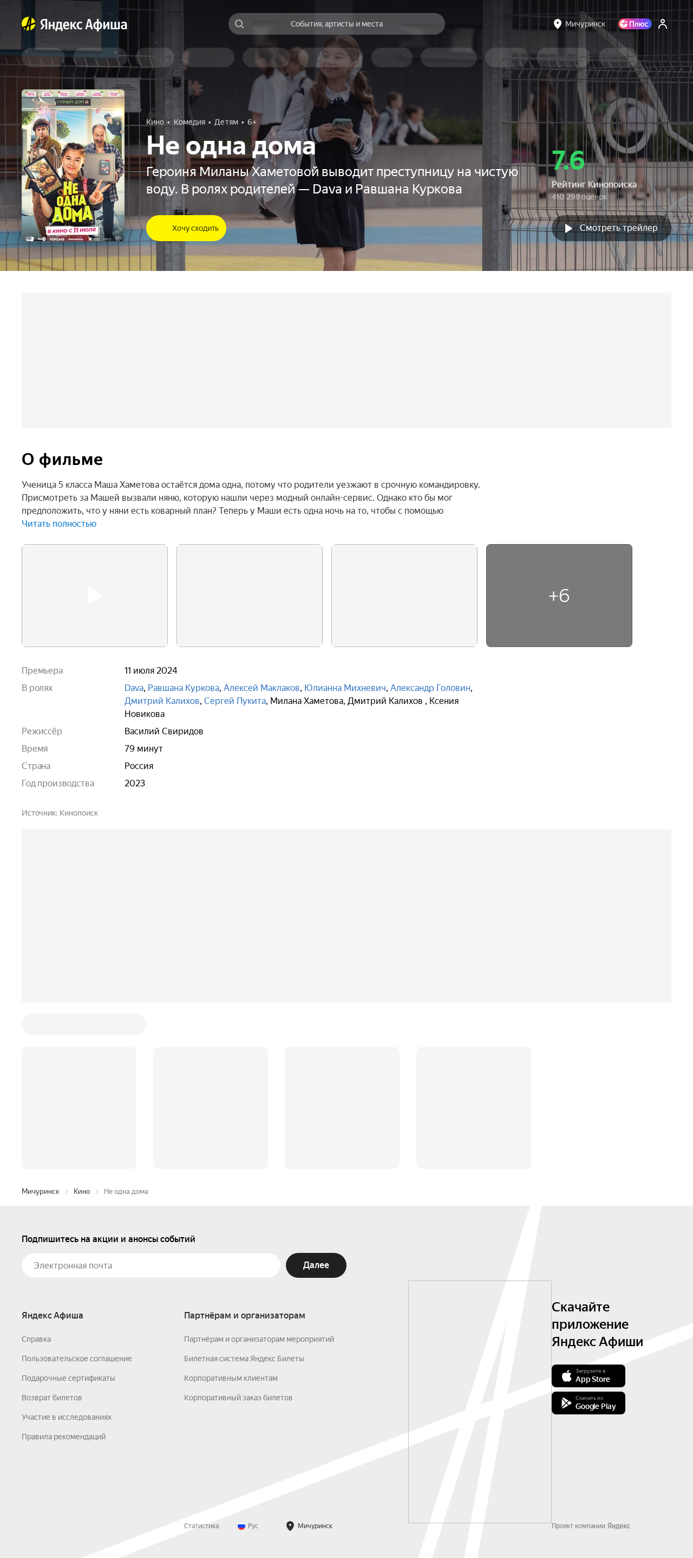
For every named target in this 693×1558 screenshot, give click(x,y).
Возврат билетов (52, 1397)
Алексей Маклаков (262, 688)
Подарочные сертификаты (68, 1378)
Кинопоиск (79, 813)
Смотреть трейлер (619, 228)
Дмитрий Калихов (162, 701)
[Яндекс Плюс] (635, 23)
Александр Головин (430, 688)
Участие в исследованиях (67, 1417)
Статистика (201, 1526)
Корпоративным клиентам (231, 1378)
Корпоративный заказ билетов (238, 1397)
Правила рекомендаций (64, 1436)
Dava (134, 688)
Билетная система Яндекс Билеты (244, 1358)
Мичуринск (41, 1191)
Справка (36, 1339)
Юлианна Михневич (345, 688)
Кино (82, 1191)
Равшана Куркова (183, 688)
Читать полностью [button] (59, 524)
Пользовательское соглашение (77, 1358)
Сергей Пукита (235, 701)
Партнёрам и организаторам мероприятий (259, 1339)
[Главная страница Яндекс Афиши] (29, 24)
